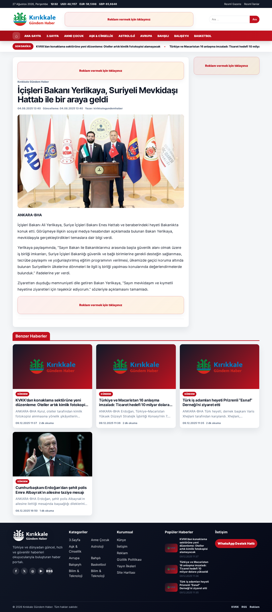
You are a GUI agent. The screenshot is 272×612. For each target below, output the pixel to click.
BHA (38, 215)
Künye (121, 540)
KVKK (235, 606)
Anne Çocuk (73, 36)
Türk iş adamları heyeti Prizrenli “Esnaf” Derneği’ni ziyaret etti (217, 402)
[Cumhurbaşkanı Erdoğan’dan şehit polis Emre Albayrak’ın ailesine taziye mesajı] (52, 454)
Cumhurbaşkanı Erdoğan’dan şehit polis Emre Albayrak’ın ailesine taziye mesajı (51, 490)
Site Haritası (126, 572)
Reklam (122, 553)
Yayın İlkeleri (126, 566)
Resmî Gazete (232, 4)
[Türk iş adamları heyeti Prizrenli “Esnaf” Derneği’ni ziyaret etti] (219, 366)
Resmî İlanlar (251, 4)
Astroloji (126, 36)
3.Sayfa (52, 36)
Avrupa (146, 36)
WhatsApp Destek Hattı (236, 543)
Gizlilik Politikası (129, 560)
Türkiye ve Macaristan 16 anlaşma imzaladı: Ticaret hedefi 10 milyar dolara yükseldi (134, 405)
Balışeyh (181, 36)
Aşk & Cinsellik (101, 36)
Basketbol (202, 36)
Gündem (22, 394)
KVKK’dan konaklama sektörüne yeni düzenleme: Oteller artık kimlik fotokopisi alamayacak (98, 46)
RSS (49, 571)
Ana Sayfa (32, 36)
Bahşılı (163, 36)
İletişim (122, 546)
